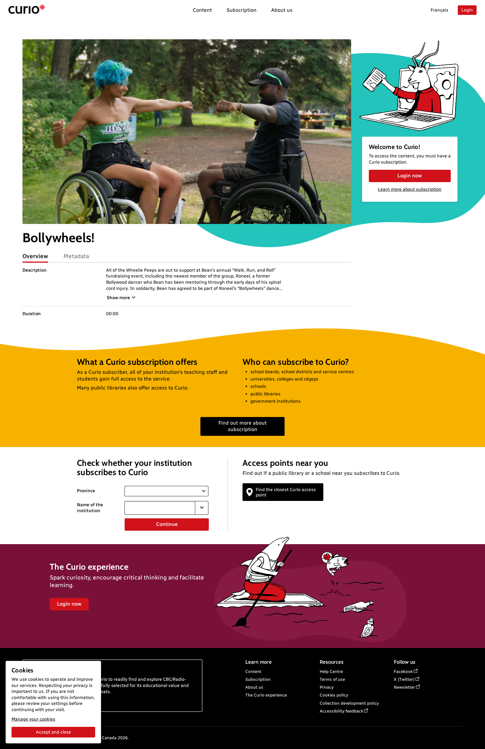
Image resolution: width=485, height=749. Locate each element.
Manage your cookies (33, 719)
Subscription (258, 679)
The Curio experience (266, 695)
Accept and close (53, 732)
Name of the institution (90, 507)
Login (467, 10)
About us (254, 687)
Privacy (326, 687)
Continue (167, 524)
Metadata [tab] (76, 256)
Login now (409, 176)
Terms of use (332, 679)
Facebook (403, 671)
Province (86, 490)
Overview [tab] (35, 256)
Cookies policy (334, 695)
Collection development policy (349, 703)
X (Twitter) (404, 679)
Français (439, 10)
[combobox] (159, 508)
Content (253, 671)
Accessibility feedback (341, 711)
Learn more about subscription (409, 189)
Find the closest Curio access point (286, 492)
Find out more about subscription (242, 426)
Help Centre (331, 671)
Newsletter (404, 687)
